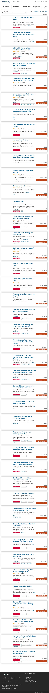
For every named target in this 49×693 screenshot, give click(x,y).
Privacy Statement (29, 680)
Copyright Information (30, 681)
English (18, 1)
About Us (27, 678)
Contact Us (28, 677)
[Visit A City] (5, 674)
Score (40, 11)
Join (43, 1)
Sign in (46, 1)
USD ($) (13, 1)
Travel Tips (39, 1)
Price (43, 11)
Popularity (36, 11)
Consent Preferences (30, 683)
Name (46, 11)
